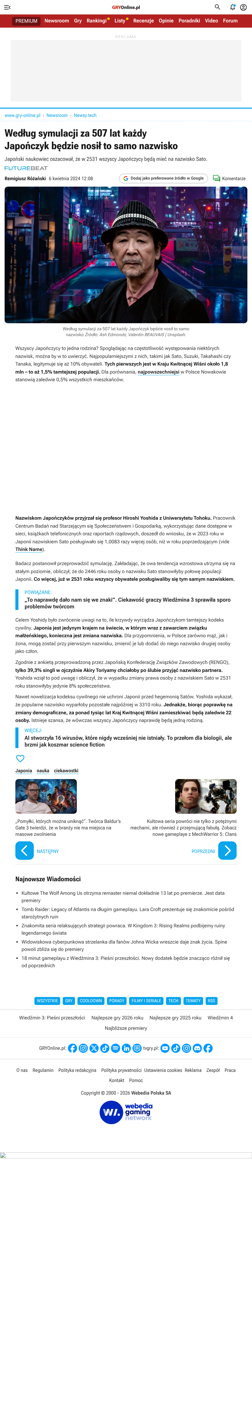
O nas (22, 1070)
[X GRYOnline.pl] (94, 1048)
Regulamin (43, 1070)
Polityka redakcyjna (77, 1070)
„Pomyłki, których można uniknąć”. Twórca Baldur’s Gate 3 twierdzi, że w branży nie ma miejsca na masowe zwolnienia (69, 820)
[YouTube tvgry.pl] (165, 1048)
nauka (43, 771)
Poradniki (189, 21)
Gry (78, 21)
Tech (173, 1001)
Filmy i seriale (146, 1001)
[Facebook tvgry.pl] (208, 1048)
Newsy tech (85, 115)
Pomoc (136, 1080)
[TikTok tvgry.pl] (175, 1048)
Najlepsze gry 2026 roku (117, 1018)
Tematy (193, 1001)
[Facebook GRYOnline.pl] (72, 1048)
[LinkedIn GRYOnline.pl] (126, 1048)
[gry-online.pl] (126, 7)
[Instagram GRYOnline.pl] (83, 1048)
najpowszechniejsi (158, 372)
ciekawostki (66, 771)
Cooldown (91, 1001)
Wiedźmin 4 (220, 1018)
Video (211, 21)
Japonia (23, 771)
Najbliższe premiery (126, 1028)
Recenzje (143, 21)
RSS (211, 1001)
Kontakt (116, 1080)
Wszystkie (47, 1001)
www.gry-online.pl (22, 115)
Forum (230, 21)
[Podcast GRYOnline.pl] (115, 1048)
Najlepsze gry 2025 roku (176, 1018)
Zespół (213, 1070)
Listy (120, 21)
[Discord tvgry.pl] (197, 1048)
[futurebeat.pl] (26, 168)
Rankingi (97, 21)
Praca (230, 1070)
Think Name (28, 549)
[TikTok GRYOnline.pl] (104, 1048)
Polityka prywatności (121, 1070)
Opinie (166, 21)
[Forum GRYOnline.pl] (137, 1048)
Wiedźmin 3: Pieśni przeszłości (52, 1018)
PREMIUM (26, 21)
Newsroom (57, 21)
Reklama (193, 1070)
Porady (116, 1001)
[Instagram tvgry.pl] (186, 1048)
